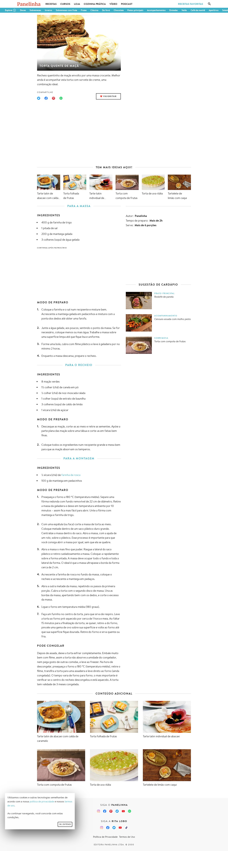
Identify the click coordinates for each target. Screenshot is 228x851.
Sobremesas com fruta (66, 10)
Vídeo (113, 4)
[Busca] (209, 4)
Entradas (173, 10)
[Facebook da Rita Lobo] (108, 828)
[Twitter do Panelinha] (117, 811)
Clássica (94, 10)
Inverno (48, 10)
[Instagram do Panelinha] (98, 811)
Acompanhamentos (156, 10)
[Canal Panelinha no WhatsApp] (129, 811)
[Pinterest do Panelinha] (111, 811)
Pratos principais (135, 10)
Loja (77, 4)
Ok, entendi (65, 824)
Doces (23, 10)
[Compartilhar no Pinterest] (53, 98)
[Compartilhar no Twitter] (38, 98)
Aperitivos (214, 10)
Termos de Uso (127, 836)
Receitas (51, 4)
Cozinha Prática (95, 4)
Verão (184, 10)
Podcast (126, 4)
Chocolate (119, 10)
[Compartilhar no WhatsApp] (61, 98)
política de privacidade (42, 801)
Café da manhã (198, 10)
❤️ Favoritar (108, 96)
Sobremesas (35, 10)
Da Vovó (106, 10)
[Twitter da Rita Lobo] (114, 828)
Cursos (65, 4)
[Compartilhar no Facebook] (46, 98)
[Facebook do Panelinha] (105, 811)
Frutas (84, 10)
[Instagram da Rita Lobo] (101, 828)
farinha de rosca (70, 475)
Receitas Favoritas (190, 4)
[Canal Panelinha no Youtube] (123, 811)
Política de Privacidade (105, 836)
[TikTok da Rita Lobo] (126, 828)
